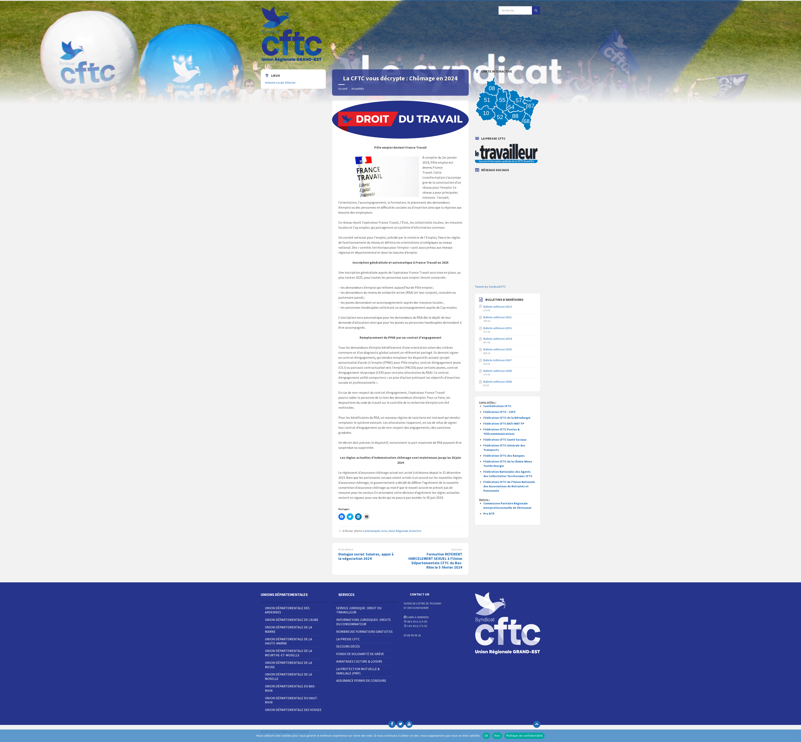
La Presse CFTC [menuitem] (348, 639)
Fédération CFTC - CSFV (499, 412)
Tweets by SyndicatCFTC (490, 286)
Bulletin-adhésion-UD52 (497, 328)
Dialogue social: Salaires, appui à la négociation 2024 (366, 556)
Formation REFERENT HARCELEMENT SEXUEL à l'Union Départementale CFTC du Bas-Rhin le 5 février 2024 (435, 560)
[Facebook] (391, 724)
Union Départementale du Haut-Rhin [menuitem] (291, 700)
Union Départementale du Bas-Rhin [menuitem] (290, 688)
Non (497, 735)
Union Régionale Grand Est (404, 531)
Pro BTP (489, 513)
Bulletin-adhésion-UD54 (497, 339)
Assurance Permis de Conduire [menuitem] (361, 680)
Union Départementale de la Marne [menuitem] (288, 629)
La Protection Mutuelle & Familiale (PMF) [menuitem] (358, 671)
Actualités (357, 88)
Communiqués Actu (375, 531)
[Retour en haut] (536, 724)
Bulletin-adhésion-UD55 (497, 349)
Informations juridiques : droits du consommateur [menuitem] (363, 622)
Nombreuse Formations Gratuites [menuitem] (364, 631)
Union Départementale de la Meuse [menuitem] (288, 665)
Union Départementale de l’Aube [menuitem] (292, 620)
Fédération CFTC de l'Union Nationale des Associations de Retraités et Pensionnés (509, 486)
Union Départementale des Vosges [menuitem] (293, 710)
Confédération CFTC (497, 406)
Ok (486, 735)
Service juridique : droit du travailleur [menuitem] (359, 610)
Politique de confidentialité (524, 735)
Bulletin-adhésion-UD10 (497, 306)
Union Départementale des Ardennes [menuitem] (287, 610)
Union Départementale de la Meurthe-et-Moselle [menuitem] (288, 653)
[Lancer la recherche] (536, 10)
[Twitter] (400, 724)
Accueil (342, 88)
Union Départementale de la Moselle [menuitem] (288, 676)
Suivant (456, 549)
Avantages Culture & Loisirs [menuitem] (359, 661)
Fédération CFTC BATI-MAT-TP (503, 423)
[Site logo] (292, 61)
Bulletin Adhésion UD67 (497, 360)
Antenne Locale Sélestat (280, 82)
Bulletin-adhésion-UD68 (497, 371)
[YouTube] (409, 724)
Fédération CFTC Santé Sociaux (504, 439)
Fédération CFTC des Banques (504, 455)
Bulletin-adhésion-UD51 (497, 317)
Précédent (345, 549)
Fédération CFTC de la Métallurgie (506, 418)
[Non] (796, 736)
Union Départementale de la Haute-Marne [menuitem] (288, 641)
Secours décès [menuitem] (348, 646)
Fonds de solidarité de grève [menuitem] (360, 654)
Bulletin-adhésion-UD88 (497, 382)
